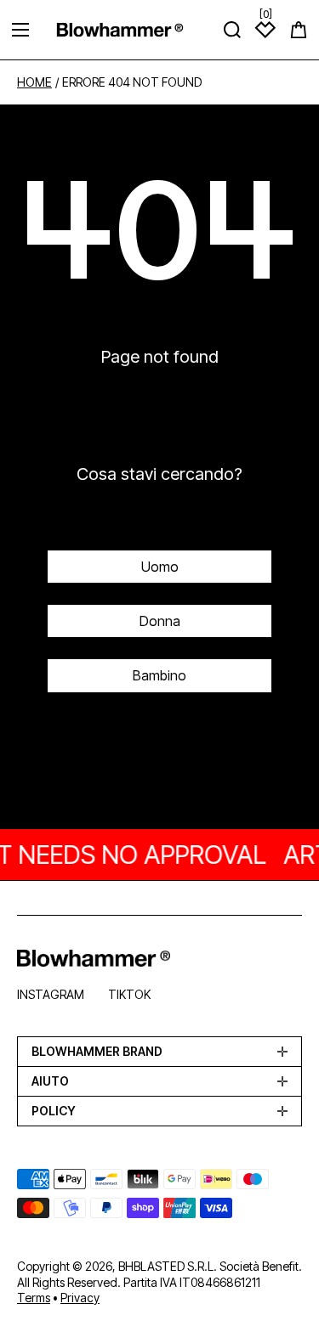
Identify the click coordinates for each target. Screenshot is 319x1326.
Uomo (160, 566)
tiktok (129, 994)
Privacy (80, 1297)
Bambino (159, 675)
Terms (33, 1297)
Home (34, 82)
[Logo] (120, 29)
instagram (50, 994)
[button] (298, 29)
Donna (160, 620)
